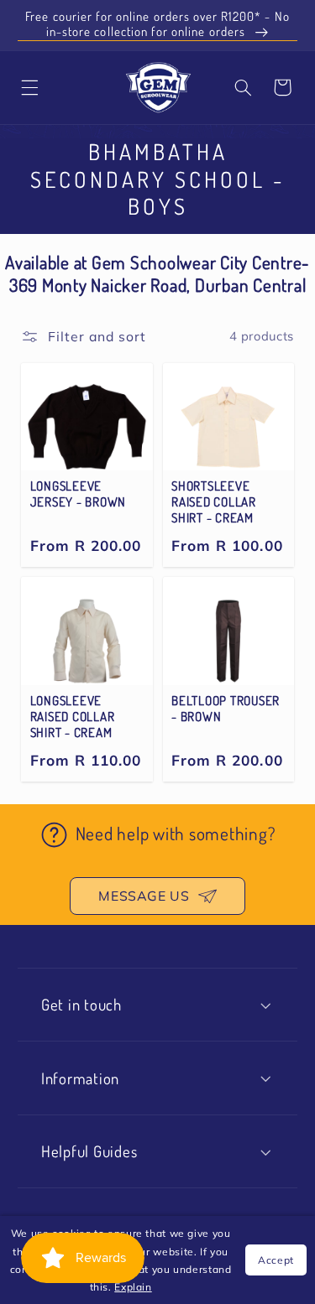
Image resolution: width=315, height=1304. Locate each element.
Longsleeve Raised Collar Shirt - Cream (72, 717)
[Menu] (30, 87)
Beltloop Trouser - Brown (225, 709)
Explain (132, 1287)
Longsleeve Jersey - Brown (78, 494)
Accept (276, 1260)
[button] (243, 87)
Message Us (143, 895)
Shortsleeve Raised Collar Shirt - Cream (213, 502)
